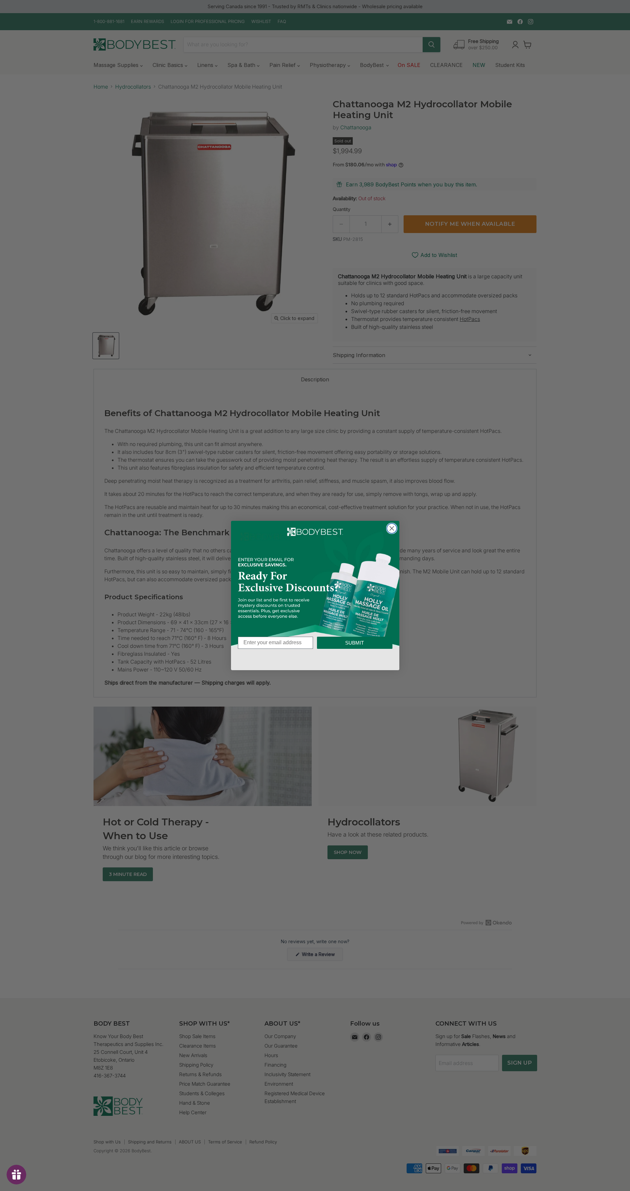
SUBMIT (354, 643)
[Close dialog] (392, 528)
